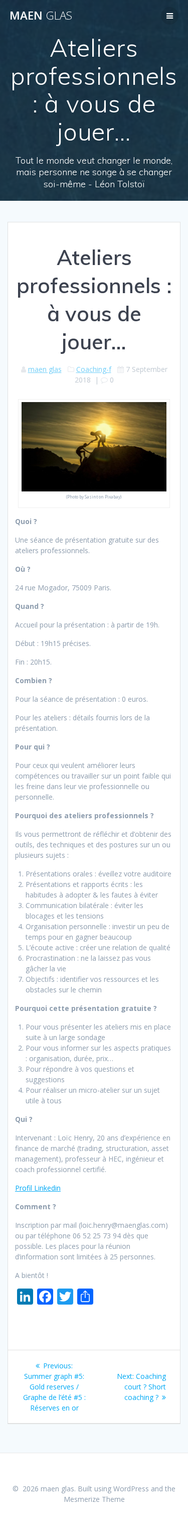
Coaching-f (93, 369)
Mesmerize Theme (94, 1499)
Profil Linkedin (38, 1188)
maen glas (45, 369)
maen (41, 15)
